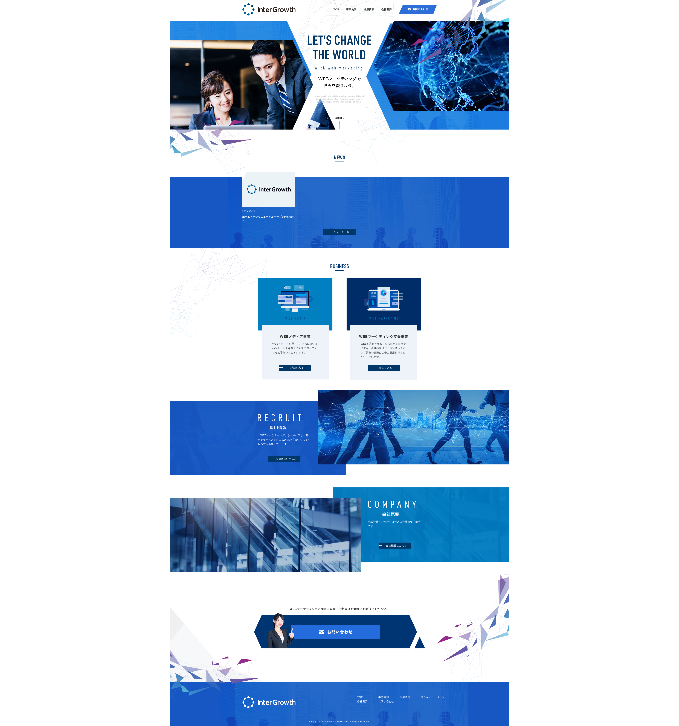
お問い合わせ (386, 701)
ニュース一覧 (341, 232)
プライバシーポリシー (434, 697)
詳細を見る (297, 367)
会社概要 (386, 9)
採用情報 (369, 9)
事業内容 (351, 9)
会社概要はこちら (396, 545)
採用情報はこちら (286, 459)
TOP (336, 9)
